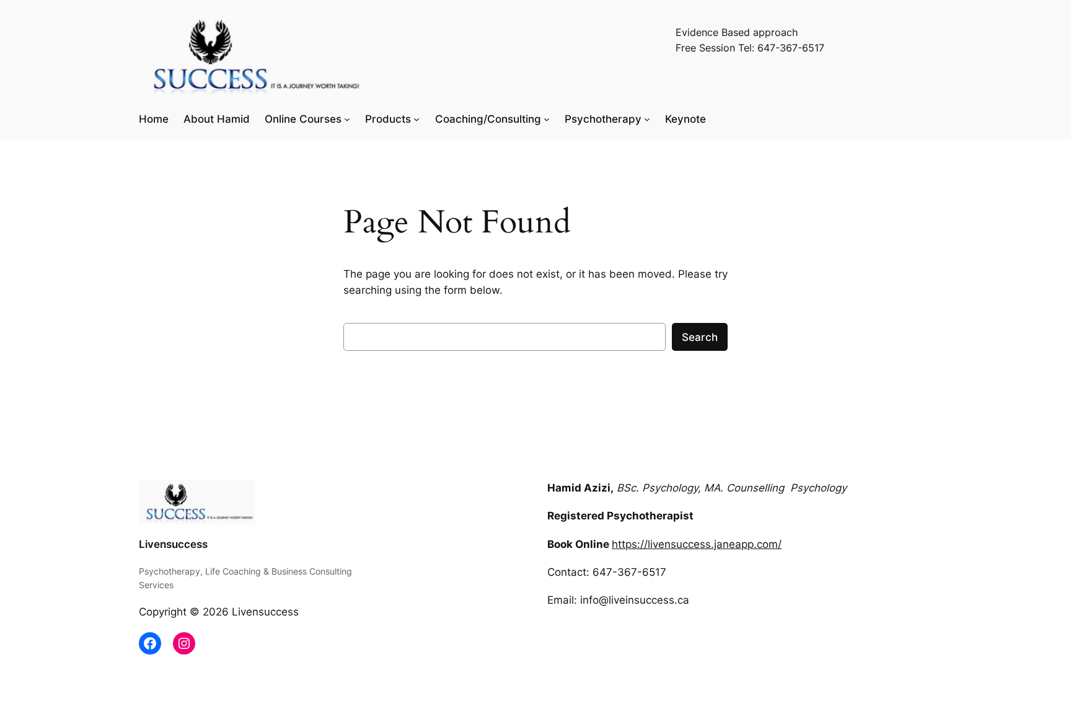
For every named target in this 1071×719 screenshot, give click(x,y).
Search (700, 337)
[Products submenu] (416, 119)
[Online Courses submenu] (347, 119)
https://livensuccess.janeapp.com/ (697, 544)
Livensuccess (173, 544)
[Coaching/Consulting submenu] (547, 119)
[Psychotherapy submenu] (647, 119)
